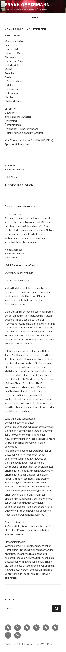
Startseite (10, 644)
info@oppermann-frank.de (19, 184)
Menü (35, 17)
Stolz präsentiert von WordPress (36, 644)
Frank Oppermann (27, 4)
